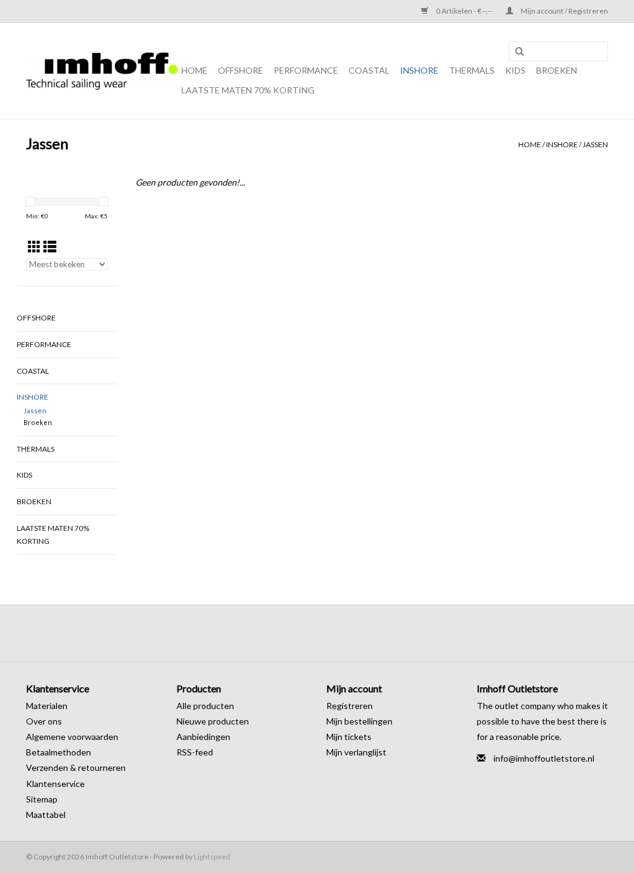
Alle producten (205, 705)
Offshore (240, 70)
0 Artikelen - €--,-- (464, 10)
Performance (306, 70)
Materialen (46, 705)
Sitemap (42, 799)
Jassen (595, 144)
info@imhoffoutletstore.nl (543, 758)
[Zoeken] (519, 51)
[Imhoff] (102, 71)
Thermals (472, 70)
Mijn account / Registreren (563, 10)
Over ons (44, 721)
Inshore (419, 70)
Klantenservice (55, 783)
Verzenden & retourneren (76, 767)
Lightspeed (212, 856)
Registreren (349, 705)
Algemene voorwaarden (72, 736)
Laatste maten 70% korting (248, 90)
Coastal (369, 70)
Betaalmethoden (58, 752)
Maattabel (46, 814)
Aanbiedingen (203, 736)
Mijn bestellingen (359, 721)
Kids (515, 70)
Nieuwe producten (212, 721)
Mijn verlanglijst (356, 752)
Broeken (556, 70)
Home (194, 70)
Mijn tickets (348, 736)
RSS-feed (194, 752)
